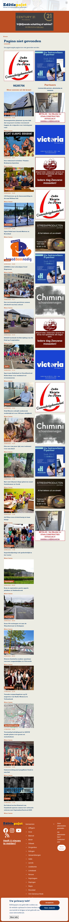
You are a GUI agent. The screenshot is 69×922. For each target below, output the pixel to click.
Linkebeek (32, 870)
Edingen (31, 851)
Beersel (31, 836)
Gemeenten (30, 824)
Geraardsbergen (34, 855)
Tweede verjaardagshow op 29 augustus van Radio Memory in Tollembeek (16, 697)
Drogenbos (32, 847)
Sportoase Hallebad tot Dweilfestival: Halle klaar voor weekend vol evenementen (18, 375)
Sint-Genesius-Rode (35, 894)
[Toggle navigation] (66, 2)
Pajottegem (32, 878)
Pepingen (32, 882)
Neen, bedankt (49, 908)
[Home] (15, 4)
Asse (30, 832)
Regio (30, 886)
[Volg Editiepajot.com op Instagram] (12, 832)
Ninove (31, 874)
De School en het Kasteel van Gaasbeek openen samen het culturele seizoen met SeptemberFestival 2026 (18, 808)
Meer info (14, 917)
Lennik (30, 863)
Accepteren (50, 903)
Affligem (31, 828)
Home (5, 36)
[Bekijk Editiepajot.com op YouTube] (18, 832)
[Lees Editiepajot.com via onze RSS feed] (7, 836)
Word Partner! (61, 848)
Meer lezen (8, 131)
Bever (30, 839)
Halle (30, 859)
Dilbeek (31, 843)
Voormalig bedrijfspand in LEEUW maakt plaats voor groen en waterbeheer (17, 734)
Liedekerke (32, 867)
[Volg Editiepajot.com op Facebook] (5, 832)
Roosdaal (31, 890)
